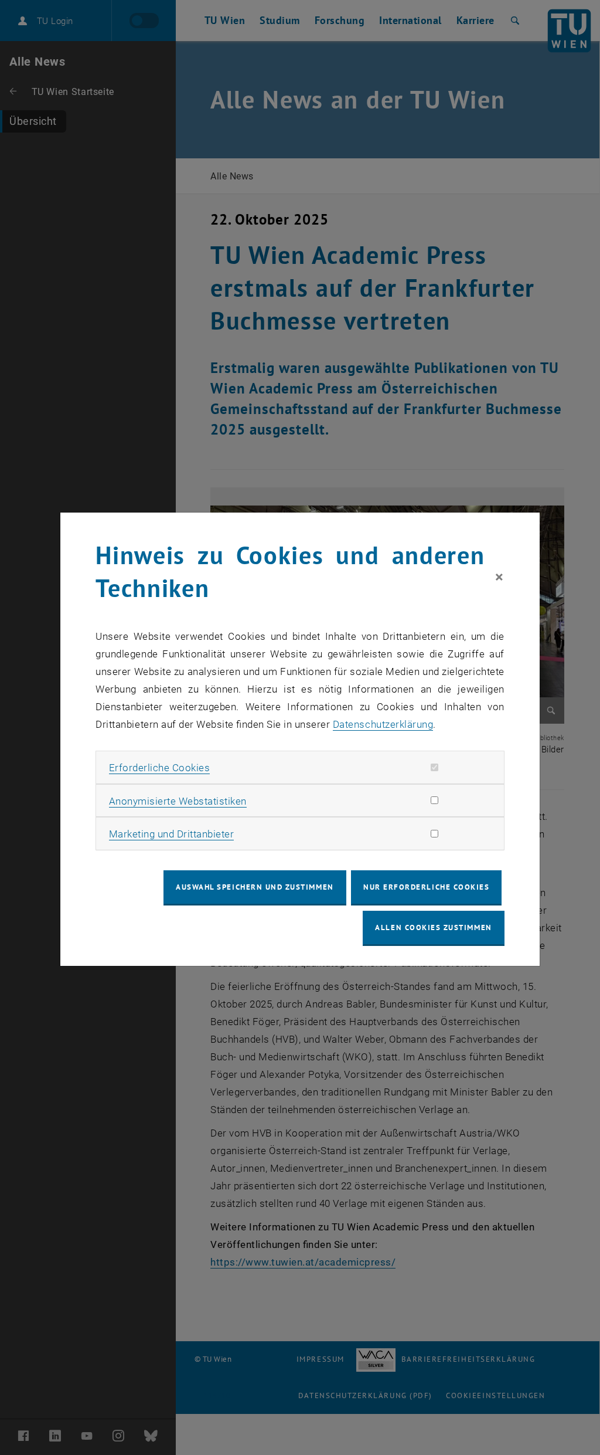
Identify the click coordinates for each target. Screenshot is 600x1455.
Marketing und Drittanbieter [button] (171, 834)
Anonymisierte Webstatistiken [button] (178, 801)
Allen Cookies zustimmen (433, 927)
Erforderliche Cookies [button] (159, 768)
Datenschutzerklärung (383, 724)
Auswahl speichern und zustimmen (254, 887)
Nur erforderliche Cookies (426, 887)
